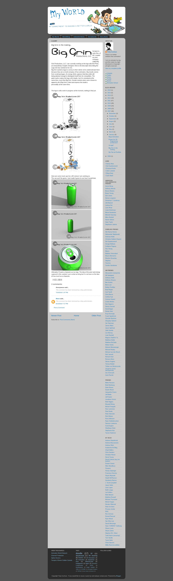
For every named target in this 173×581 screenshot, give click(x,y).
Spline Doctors (55, 558)
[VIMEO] (108, 77)
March (111, 132)
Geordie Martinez (110, 318)
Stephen (108, 260)
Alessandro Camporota (112, 273)
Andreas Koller (110, 236)
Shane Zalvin (109, 530)
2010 (109, 103)
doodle (79, 553)
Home (76, 316)
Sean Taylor (109, 222)
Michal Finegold (110, 406)
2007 (109, 111)
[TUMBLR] (108, 79)
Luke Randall (109, 335)
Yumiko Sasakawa (111, 265)
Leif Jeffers (108, 492)
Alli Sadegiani (109, 275)
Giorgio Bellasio (110, 244)
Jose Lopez (109, 487)
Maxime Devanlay (111, 258)
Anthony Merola (110, 188)
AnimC (80, 558)
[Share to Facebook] (59, 280)
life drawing (93, 555)
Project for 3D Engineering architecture (113, 141)
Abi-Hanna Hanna (111, 232)
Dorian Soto (109, 311)
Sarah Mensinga (110, 523)
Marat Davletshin (110, 212)
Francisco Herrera (111, 473)
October (112, 116)
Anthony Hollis (109, 277)
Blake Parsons (109, 382)
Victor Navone (109, 542)
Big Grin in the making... (113, 148)
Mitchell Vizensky (110, 215)
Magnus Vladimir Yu (111, 337)
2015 (109, 90)
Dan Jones (108, 195)
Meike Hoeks (109, 345)
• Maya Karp (109, 173)
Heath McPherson (111, 478)
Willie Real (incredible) (112, 545)
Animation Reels (78, 37)
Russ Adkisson (110, 418)
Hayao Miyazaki (110, 475)
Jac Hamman (109, 323)
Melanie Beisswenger (112, 347)
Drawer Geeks (109, 463)
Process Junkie (110, 509)
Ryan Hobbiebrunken (112, 421)
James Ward (109, 325)
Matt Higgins (109, 402)
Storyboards (92, 37)
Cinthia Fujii (109, 297)
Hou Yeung (108, 248)
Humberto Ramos (111, 480)
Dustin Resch (109, 390)
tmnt (77, 561)
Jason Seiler (109, 485)
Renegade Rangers (92, 569)
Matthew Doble (110, 340)
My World (55, 37)
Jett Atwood (109, 203)
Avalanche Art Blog (111, 447)
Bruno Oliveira (109, 191)
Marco (107, 251)
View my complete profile (113, 68)
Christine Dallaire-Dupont (113, 239)
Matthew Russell (110, 497)
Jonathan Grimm (110, 399)
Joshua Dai (108, 205)
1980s (77, 569)
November (112, 113)
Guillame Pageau (110, 246)
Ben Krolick (108, 282)
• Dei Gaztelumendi (111, 166)
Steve (58, 298)
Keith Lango (109, 490)
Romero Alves (109, 359)
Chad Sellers (109, 450)
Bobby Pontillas (110, 287)
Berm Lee (108, 285)
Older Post (96, 316)
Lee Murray (109, 333)
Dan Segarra (109, 304)
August (111, 121)
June (111, 126)
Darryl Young (109, 457)
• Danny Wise (109, 163)
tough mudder (90, 567)
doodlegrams (79, 567)
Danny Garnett (110, 306)
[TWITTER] (108, 75)
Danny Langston (110, 198)
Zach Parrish (109, 375)
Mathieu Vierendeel (111, 253)
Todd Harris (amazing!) (112, 535)
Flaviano (108, 468)
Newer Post (56, 316)
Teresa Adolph (109, 364)
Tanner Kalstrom (110, 433)
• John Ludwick (110, 171)
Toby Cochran (112, 52)
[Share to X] (57, 280)
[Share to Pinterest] (61, 280)
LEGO (91, 565)
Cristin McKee (109, 301)
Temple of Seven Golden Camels (61, 560)
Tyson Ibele (109, 540)
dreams (92, 571)
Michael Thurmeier (111, 499)
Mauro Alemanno (110, 256)
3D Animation (80, 559)
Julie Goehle (109, 330)
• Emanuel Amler (110, 168)
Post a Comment (59, 307)
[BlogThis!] (55, 280)
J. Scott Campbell (110, 482)
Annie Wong (109, 186)
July (110, 124)
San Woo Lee (109, 521)
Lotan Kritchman (110, 210)
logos (87, 563)
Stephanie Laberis (111, 224)
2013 (109, 95)
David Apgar (109, 309)
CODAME (83, 569)
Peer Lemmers (110, 409)
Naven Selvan (109, 219)
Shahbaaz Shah (110, 428)
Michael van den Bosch (112, 352)
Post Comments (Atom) (67, 319)
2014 (109, 92)
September (113, 119)
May (110, 129)
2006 (109, 156)
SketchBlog (66, 37)
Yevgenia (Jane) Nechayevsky (110, 369)
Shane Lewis (109, 528)
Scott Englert (109, 426)
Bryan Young (109, 193)
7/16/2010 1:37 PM (62, 292)
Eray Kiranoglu (110, 313)
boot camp (85, 571)
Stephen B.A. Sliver (111, 533)
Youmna (108, 263)
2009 (109, 106)
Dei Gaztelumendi (111, 241)
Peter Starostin (110, 414)
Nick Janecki (109, 354)
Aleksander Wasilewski (112, 234)
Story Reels (104, 37)
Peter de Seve (109, 506)
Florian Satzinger (110, 470)
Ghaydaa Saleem (110, 321)
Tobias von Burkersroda (112, 366)
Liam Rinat (108, 207)
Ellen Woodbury (110, 466)
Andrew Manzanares (111, 443)
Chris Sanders (109, 452)
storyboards (80, 555)
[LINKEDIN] (108, 73)
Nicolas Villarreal (110, 504)
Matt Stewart (109, 495)
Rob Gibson (109, 416)
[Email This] (54, 280)
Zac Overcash (109, 372)
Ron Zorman (109, 514)
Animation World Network (59, 553)
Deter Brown (109, 387)
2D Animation (90, 558)
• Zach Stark (109, 175)
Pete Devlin (109, 411)
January (112, 134)
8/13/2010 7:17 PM (62, 304)
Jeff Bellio (108, 394)
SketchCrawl (89, 561)
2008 (109, 108)
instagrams (79, 563)
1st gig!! (111, 145)
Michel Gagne (109, 502)
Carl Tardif (108, 292)
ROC (106, 511)
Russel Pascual (110, 516)
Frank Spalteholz (110, 316)
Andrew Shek (109, 445)
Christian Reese (110, 454)
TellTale (79, 571)
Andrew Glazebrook (111, 440)
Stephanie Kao (110, 430)
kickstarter (91, 559)
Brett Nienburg (110, 385)
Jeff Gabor (108, 397)
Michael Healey (110, 349)
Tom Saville (109, 538)
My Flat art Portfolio (115, 152)
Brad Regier (109, 289)
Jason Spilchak (110, 328)
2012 (109, 98)
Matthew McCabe (110, 342)
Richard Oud (109, 356)
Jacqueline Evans (110, 392)
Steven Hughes (110, 361)
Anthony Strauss (110, 280)
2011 (109, 100)
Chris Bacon (109, 294)
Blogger (118, 576)
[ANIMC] (108, 81)
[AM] (111, 83)
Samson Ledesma (111, 423)
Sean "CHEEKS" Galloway (113, 526)
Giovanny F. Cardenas (112, 200)
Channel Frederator (57, 555)
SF (92, 553)
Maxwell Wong (110, 404)
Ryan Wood (109, 518)
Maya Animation (114, 137)
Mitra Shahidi (109, 217)
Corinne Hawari (110, 299)
